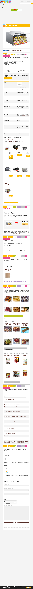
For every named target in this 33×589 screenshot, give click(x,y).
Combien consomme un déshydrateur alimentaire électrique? (12, 423)
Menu (2, 7)
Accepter (28, 587)
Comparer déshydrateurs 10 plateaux (10, 139)
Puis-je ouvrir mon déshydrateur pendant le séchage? (11, 418)
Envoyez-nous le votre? (25, 115)
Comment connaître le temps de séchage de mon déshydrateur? (12, 421)
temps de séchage (25, 130)
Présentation (5, 54)
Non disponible (19, 154)
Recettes (23, 54)
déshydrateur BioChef (10, 528)
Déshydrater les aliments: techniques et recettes (25, 356)
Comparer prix (10, 54)
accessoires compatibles (24, 125)
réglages (16, 588)
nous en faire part (17, 233)
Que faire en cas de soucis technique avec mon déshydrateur (12, 404)
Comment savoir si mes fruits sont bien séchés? (10, 406)
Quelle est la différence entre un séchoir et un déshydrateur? (12, 411)
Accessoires (19, 54)
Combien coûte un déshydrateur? (8, 435)
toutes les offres (22, 133)
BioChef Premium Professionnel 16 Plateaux (7, 183)
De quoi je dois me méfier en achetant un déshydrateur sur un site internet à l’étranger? (15, 416)
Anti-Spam (5, 499)
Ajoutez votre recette (8, 349)
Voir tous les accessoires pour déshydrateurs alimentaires (14, 281)
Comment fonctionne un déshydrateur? (9, 428)
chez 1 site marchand (11, 156)
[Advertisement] (16, 18)
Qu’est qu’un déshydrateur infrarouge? (9, 399)
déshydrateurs (12, 141)
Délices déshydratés (16, 355)
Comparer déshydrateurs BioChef (9, 138)
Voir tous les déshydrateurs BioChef (10, 202)
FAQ (26, 54)
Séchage (14, 54)
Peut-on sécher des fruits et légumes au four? (10, 433)
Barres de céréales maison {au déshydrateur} (25, 324)
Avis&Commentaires (6, 208)
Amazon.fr (25, 224)
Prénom (5, 483)
